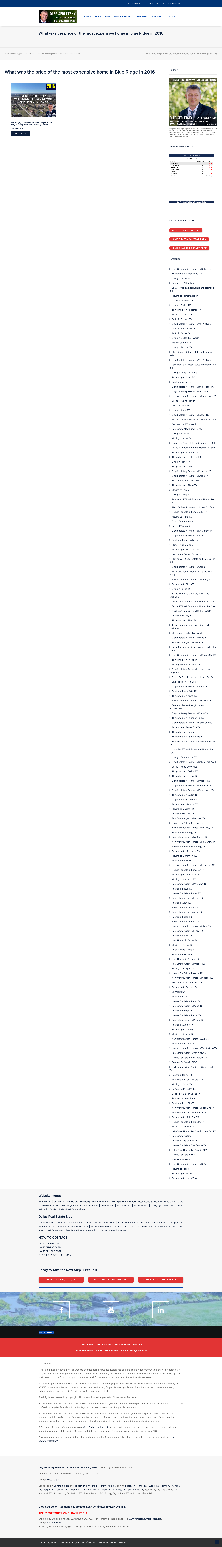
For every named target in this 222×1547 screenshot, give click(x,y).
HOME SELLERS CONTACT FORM (189, 248)
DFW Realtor (178, 992)
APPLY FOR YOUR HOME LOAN (55, 1255)
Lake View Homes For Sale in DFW (189, 1150)
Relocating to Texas (182, 1173)
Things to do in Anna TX (184, 696)
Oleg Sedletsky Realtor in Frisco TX (190, 713)
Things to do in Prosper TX (185, 732)
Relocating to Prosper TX (184, 987)
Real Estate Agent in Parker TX (187, 1020)
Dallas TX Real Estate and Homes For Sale (193, 447)
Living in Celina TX (181, 494)
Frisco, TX (130, 1486)
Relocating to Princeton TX (185, 874)
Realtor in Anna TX (181, 382)
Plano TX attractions (182, 545)
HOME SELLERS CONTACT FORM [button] (161, 1279)
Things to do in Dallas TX (185, 795)
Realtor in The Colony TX (184, 1140)
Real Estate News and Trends (187, 429)
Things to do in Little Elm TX (186, 457)
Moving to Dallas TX (182, 1084)
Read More (20, 133)
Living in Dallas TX (181, 305)
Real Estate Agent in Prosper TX (188, 964)
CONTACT (171, 16)
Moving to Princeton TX (184, 879)
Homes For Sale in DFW (184, 1154)
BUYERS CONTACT (133, 3)
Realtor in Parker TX (182, 1010)
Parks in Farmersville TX (184, 328)
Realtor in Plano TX (181, 996)
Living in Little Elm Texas (184, 372)
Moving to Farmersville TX (185, 295)
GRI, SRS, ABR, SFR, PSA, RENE (81, 1467)
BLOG (107, 16)
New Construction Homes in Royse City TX (194, 655)
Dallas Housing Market (183, 401)
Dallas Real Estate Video (72, 1209)
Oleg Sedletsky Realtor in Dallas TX (190, 476)
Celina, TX (62, 1489)
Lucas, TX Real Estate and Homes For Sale (194, 443)
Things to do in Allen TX (184, 620)
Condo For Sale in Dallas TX (186, 1093)
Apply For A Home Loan (186, 230)
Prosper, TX (49, 1489)
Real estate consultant (183, 1098)
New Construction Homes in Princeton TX (193, 865)
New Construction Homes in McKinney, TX (193, 842)
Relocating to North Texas (185, 1178)
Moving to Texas (180, 1169)
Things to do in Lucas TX (184, 776)
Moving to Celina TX (182, 945)
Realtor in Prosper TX (183, 954)
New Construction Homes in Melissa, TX (192, 827)
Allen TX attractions (182, 405)
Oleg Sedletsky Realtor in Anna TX (189, 686)
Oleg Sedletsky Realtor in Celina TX (190, 567)
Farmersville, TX (92, 1489)
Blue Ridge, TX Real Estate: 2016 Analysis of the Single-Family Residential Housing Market (31, 123)
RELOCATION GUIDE (122, 16)
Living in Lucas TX (181, 278)
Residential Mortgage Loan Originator (82, 1506)
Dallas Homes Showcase (184, 766)
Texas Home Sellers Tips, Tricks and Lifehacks (115, 1226)
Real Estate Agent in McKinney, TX (189, 837)
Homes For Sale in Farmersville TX (189, 512)
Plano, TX (142, 1486)
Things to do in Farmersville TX (188, 718)
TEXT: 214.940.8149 (49, 1243)
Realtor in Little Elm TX (183, 1103)
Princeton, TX (76, 1489)
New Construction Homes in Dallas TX (191, 269)
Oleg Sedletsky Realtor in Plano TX (190, 637)
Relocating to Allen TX (183, 377)
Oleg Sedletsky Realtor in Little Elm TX (191, 785)
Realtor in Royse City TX (184, 691)
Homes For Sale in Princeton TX (188, 870)
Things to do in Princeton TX (186, 310)
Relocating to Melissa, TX (185, 804)
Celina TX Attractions (182, 526)
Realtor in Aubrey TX (182, 1024)
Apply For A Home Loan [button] (61, 1279)
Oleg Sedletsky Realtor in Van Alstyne (191, 324)
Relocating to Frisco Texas (185, 549)
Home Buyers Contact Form (189, 239)
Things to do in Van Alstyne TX (188, 736)
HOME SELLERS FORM (50, 1251)
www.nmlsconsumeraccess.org (145, 1519)
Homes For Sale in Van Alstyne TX (189, 1057)
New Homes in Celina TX (184, 940)
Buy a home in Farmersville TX (187, 480)
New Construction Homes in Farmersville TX (194, 396)
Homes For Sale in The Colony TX (189, 1145)
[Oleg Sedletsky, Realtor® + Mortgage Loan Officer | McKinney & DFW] (58, 16)
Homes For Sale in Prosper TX (187, 973)
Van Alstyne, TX (135, 1489)
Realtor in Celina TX (182, 935)
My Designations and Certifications (80, 1205)
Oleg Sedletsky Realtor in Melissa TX (191, 391)
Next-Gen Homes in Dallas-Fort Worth (191, 611)
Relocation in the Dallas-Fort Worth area (95, 1486)
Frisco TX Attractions (182, 521)
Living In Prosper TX (182, 347)
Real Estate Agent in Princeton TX (189, 884)
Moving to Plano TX (182, 516)
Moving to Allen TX (181, 342)
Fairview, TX (167, 1486)
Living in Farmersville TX (184, 757)
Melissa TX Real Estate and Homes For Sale (194, 419)
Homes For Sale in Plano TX (186, 1001)
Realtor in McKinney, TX (184, 832)
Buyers (57, 1486)
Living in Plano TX (181, 462)
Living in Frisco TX (181, 589)
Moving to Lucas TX (182, 314)
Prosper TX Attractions (183, 283)
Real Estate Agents (181, 1136)
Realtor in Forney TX (182, 615)
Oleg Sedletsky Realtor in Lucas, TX (190, 415)
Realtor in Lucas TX (182, 888)
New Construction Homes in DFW (189, 1164)
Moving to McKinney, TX (184, 856)
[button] (33, 100)
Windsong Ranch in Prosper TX (188, 982)
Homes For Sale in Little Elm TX (188, 1122)
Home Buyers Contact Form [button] (111, 1279)
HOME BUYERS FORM (50, 1247)
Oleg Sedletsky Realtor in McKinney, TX (192, 530)
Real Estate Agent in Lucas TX (187, 898)
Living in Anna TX (181, 410)
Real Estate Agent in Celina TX (187, 642)
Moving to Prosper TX (183, 968)
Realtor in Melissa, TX (183, 813)
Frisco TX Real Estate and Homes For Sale (193, 677)
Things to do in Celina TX (185, 771)
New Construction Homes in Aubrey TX (192, 1039)
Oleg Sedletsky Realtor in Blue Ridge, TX (193, 386)
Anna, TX (120, 1489)
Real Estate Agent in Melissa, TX (188, 818)
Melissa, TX (108, 1489)
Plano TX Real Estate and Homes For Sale (193, 601)
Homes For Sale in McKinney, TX (188, 846)
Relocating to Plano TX (183, 584)
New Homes (107, 1205)
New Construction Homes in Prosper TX (192, 978)
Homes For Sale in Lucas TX (186, 893)
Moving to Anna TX (181, 438)
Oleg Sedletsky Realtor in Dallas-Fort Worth (194, 762)
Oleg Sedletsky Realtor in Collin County (192, 722)
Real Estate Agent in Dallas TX (187, 1079)
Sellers (65, 1486)
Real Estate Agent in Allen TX (187, 912)
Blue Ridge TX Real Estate (185, 682)
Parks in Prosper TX (182, 319)
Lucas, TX (154, 1486)
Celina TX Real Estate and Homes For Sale (194, 606)
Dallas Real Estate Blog (55, 1216)
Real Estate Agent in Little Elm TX (189, 1112)
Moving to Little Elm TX (184, 1126)
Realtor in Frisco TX (182, 917)
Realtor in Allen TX (181, 902)
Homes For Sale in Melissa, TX (187, 823)
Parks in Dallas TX (181, 333)
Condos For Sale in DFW (184, 1062)
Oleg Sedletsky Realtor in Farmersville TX (193, 790)
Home (86, 16)
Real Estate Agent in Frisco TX (187, 931)
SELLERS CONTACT (151, 3)
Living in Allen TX (180, 433)
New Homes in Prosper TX (185, 959)
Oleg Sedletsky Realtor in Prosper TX (191, 780)
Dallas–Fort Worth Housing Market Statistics (61, 1222)
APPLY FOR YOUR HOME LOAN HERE (62, 1513)
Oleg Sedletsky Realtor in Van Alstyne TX (193, 360)
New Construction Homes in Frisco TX (191, 926)
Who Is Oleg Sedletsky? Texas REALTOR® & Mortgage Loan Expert (101, 1201)
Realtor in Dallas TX (182, 1075)
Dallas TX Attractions (182, 300)
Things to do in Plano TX (184, 485)
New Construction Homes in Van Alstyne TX (194, 1048)
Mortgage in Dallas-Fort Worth (187, 633)
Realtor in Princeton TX (183, 860)
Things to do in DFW (182, 466)
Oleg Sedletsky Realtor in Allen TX (189, 535)
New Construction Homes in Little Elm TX (193, 1107)
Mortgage (156, 1205)
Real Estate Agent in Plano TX (187, 1006)
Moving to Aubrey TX (182, 1034)
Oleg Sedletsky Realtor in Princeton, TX (192, 471)
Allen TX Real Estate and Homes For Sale (193, 507)
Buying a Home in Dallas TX (186, 664)
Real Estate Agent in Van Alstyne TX (190, 1053)
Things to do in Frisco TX (184, 660)
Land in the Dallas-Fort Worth (187, 554)
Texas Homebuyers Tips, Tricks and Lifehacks (141, 1222)
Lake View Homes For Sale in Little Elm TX (194, 1131)
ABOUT (98, 16)
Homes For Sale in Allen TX (186, 907)
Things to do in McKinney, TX (187, 273)
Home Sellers (142, 16)
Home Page (45, 1201)
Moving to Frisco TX (182, 490)
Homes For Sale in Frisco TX (186, 921)
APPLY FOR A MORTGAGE (172, 3)
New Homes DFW (181, 1159)
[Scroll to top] (217, 1541)
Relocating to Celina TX (184, 949)
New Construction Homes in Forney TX (192, 579)
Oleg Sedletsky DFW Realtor (186, 799)
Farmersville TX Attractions (186, 424)
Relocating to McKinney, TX (186, 851)
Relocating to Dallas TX (184, 1089)
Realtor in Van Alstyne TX (185, 1043)
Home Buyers (157, 16)
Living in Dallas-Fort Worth (185, 338)
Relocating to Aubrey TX (184, 1029)
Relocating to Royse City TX (186, 727)
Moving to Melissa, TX (183, 809)
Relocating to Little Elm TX (185, 1117)
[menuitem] (134, 3)
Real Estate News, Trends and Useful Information (71, 1230)
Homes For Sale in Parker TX (186, 1015)
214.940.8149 (53, 1479)
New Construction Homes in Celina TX (191, 700)
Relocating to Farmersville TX (187, 452)
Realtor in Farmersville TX (185, 540)
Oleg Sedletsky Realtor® (95, 1427)
